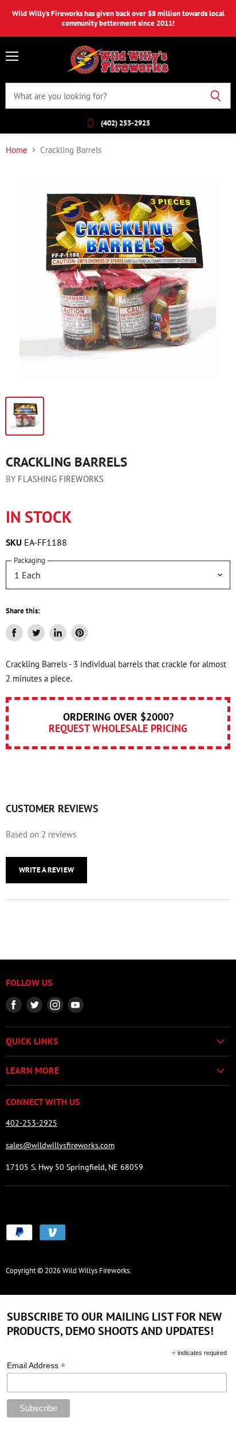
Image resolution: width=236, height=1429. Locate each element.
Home (16, 150)
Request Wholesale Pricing (118, 728)
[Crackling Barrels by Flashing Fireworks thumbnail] (24, 416)
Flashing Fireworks (61, 478)
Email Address (36, 1365)
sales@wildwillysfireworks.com (60, 1145)
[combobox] (102, 96)
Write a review (46, 870)
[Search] (215, 96)
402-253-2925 (31, 1123)
